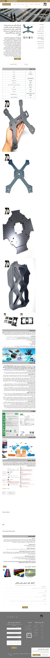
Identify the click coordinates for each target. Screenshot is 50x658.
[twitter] (14, 617)
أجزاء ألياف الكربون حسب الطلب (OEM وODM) (40, 38)
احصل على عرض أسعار (6, 4)
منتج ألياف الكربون (34, 16)
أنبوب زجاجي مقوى (9, 549)
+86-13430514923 (28, 626)
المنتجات (31, 4)
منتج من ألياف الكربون (9, 368)
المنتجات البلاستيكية (40, 31)
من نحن (22, 4)
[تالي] (34, 37)
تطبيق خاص (42, 26)
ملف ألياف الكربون (41, 47)
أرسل (25, 607)
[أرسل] (16, 1)
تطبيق (26, 4)
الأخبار (19, 4)
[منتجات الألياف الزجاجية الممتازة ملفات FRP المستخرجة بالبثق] (19, 574)
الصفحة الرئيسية (37, 4)
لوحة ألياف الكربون (27, 16)
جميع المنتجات (41, 24)
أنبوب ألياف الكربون (40, 43)
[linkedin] (16, 617)
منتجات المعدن (41, 28)
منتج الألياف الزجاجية (40, 33)
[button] (6, 567)
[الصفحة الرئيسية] (45, 4)
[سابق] (22, 37)
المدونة (15, 4)
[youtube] (10, 617)
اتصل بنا (26, 6)
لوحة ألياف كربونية (41, 45)
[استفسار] (48, 325)
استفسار (17, 58)
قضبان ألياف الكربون (40, 41)
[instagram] (12, 617)
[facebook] (8, 617)
